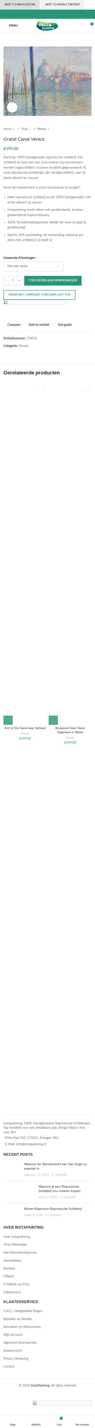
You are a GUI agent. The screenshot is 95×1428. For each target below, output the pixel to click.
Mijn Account (13, 1335)
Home (7, 129)
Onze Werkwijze (14, 1244)
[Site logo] (47, 25)
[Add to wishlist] (40, 387)
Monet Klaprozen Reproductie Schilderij (53, 1209)
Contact (9, 1366)
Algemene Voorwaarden (20, 1342)
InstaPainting (40, 1385)
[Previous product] (77, 129)
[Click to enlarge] (12, 107)
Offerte (8, 1276)
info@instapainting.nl (31, 1144)
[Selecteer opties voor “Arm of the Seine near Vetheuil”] (8, 720)
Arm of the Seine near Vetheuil (25, 728)
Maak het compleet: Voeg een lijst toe (39, 294)
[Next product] (89, 129)
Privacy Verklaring (15, 1358)
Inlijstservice (12, 1292)
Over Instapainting (16, 1237)
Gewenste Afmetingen (19, 258)
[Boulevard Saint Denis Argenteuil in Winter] (70, 553)
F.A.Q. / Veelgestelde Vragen (22, 1311)
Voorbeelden (12, 1260)
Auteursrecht (12, 1350)
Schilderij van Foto (16, 1284)
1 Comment (59, 1174)
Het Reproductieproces (20, 1252)
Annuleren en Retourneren (22, 1327)
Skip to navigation (20, 4)
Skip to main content (62, 4)
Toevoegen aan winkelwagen (53, 280)
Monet (42, 129)
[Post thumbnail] (12, 1169)
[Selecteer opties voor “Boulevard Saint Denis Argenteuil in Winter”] (53, 720)
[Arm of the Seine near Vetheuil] (24, 553)
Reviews (9, 1268)
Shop (24, 129)
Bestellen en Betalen (17, 1319)
